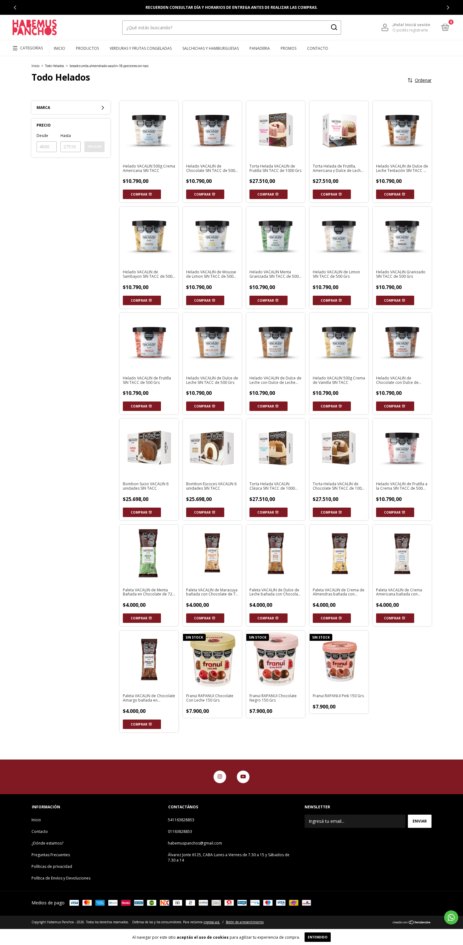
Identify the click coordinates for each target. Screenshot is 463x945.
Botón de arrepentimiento (245, 922)
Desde (42, 135)
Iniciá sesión (417, 24)
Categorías (31, 48)
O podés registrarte (410, 30)
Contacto (317, 48)
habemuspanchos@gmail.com (195, 843)
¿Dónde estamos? (47, 843)
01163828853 (180, 831)
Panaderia (259, 48)
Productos (87, 48)
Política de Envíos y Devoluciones (60, 878)
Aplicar (94, 146)
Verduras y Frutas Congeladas (141, 48)
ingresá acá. (211, 922)
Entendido (318, 937)
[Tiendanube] (412, 923)
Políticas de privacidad (51, 866)
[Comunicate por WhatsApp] (451, 917)
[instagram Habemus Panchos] (220, 777)
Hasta (65, 135)
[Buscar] (334, 27)
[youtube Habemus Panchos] (243, 777)
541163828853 (181, 820)
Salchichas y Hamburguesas (210, 48)
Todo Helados (54, 66)
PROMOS (288, 48)
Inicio (59, 48)
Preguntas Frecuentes (50, 854)
